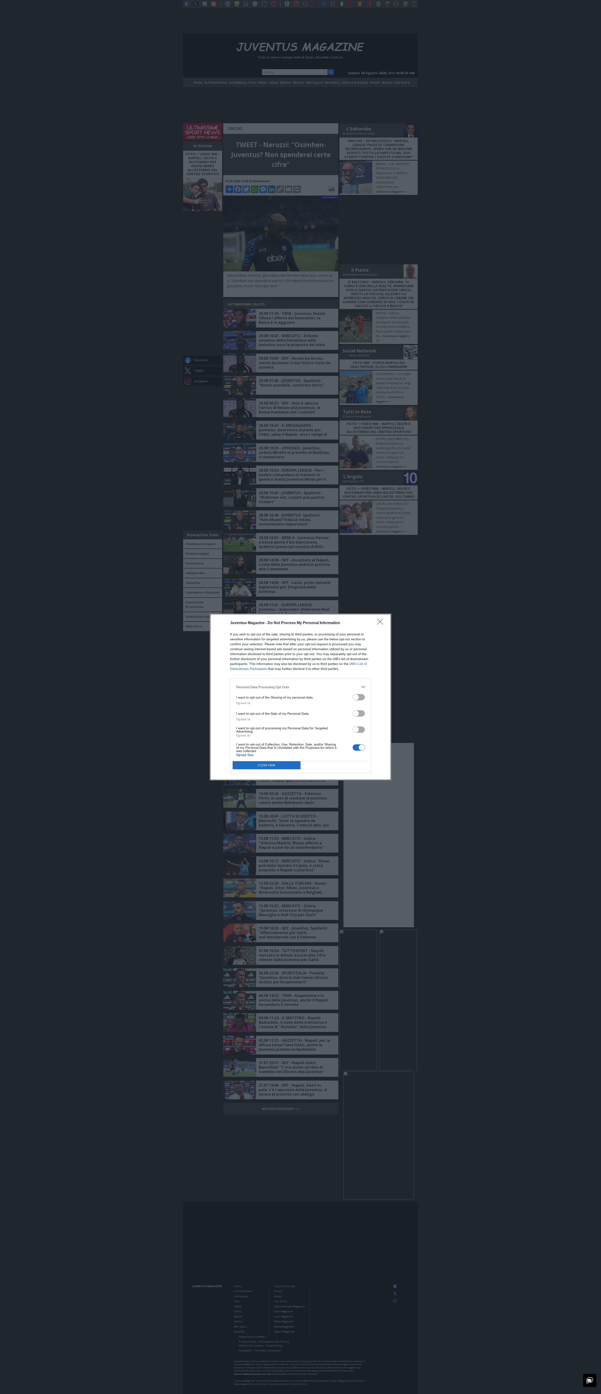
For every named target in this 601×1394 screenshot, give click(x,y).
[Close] (381, 623)
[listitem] (300, 686)
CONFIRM (266, 765)
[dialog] (300, 697)
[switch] (359, 697)
